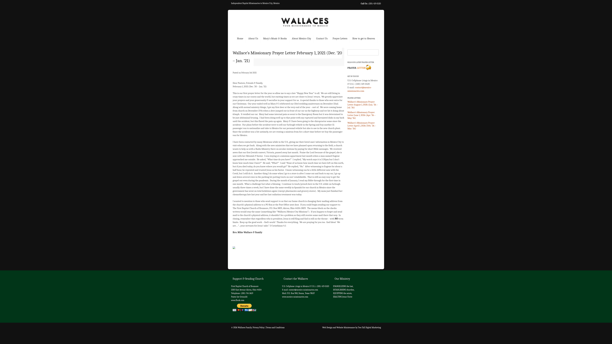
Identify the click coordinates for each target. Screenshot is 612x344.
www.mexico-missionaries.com (295, 297)
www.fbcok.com (237, 300)
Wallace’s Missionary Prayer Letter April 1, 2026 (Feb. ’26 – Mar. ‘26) (361, 125)
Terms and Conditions (275, 327)
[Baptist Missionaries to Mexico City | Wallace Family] (306, 23)
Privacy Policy (258, 327)
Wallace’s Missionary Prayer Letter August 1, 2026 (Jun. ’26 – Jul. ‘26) (362, 104)
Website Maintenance (345, 327)
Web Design (327, 327)
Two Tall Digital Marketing (369, 327)
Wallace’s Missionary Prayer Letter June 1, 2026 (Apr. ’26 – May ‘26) (361, 115)
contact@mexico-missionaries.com (303, 290)
